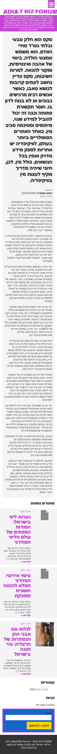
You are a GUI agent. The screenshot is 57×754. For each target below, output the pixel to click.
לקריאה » (26, 561)
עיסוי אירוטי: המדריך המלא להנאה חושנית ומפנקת (17, 585)
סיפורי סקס (46, 196)
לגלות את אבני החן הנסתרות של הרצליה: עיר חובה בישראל (17, 641)
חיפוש (48, 713)
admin (48, 189)
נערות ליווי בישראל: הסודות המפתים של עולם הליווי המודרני (18, 529)
